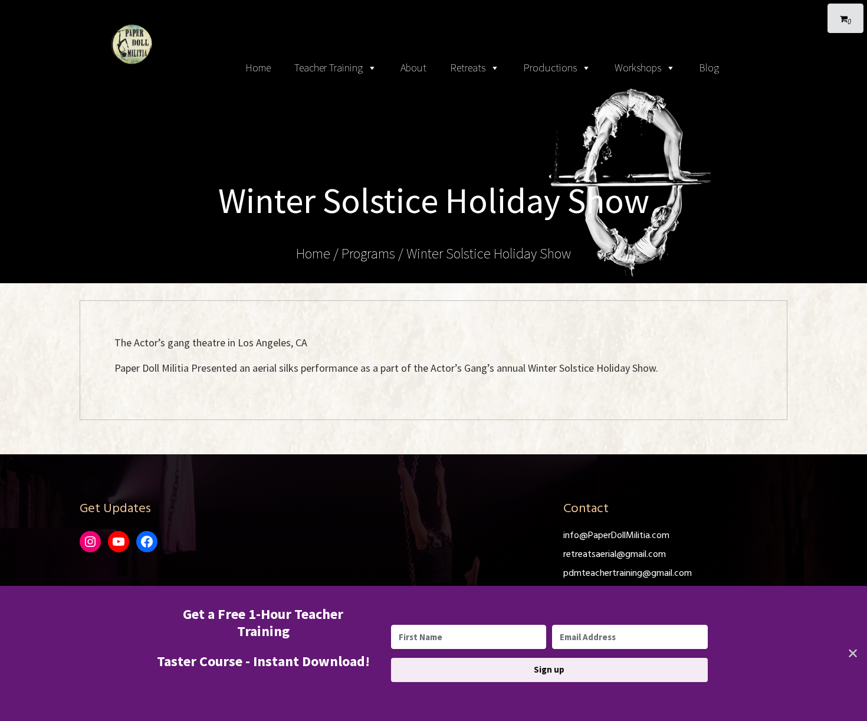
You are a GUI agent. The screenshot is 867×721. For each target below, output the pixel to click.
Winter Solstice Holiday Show (488, 253)
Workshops (638, 67)
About (413, 67)
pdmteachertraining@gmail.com (627, 573)
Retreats (467, 67)
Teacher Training (328, 67)
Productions (550, 67)
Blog (709, 67)
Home (258, 67)
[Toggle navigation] (433, 12)
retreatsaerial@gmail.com (614, 554)
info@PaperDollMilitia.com (616, 535)
